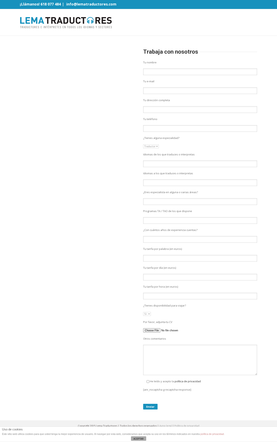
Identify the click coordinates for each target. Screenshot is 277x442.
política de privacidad (187, 381)
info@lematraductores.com (91, 4)
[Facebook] (236, 4)
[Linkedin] (256, 4)
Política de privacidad (186, 426)
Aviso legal (165, 426)
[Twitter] (243, 4)
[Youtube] (249, 4)
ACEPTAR (138, 439)
